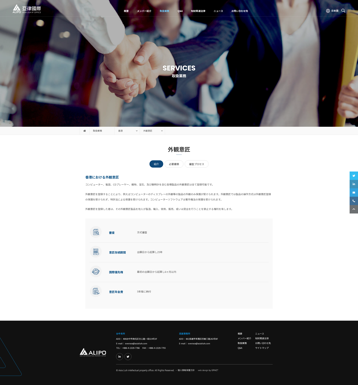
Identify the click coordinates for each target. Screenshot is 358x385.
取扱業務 (164, 11)
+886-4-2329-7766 (131, 347)
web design (203, 370)
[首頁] (85, 131)
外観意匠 (147, 130)
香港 (120, 130)
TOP (354, 209)
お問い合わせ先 (239, 11)
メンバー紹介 (144, 11)
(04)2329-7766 (354, 201)
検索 (343, 11)
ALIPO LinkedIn (354, 184)
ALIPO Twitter (354, 176)
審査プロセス (196, 164)
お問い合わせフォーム (354, 192)
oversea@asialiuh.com (136, 343)
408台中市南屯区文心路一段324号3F (140, 338)
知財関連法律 (198, 11)
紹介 (156, 164)
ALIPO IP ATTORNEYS (27, 8)
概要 (126, 11)
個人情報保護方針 (186, 370)
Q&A (180, 11)
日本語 (334, 10)
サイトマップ (262, 347)
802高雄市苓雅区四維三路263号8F (202, 338)
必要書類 (174, 164)
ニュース (218, 11)
